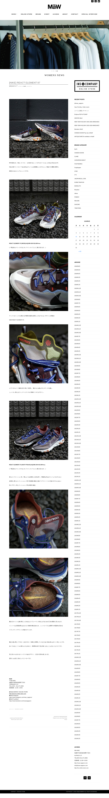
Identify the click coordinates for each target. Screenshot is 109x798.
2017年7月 (77, 631)
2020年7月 (77, 498)
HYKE (76, 171)
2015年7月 (77, 720)
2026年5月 (77, 273)
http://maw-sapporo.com (81, 763)
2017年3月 (77, 646)
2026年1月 (77, 284)
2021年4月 (77, 465)
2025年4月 (77, 314)
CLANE (76, 156)
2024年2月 (77, 351)
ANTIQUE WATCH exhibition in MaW (84, 136)
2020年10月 (77, 487)
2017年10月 (77, 620)
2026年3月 (77, 277)
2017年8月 (77, 627)
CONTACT (74, 14)
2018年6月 (77, 591)
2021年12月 (77, 436)
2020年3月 (77, 513)
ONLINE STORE (26, 14)
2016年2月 (77, 694)
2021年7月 (77, 454)
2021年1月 (77, 476)
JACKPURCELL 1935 (80, 178)
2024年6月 (77, 340)
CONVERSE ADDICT (80, 160)
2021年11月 (77, 439)
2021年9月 (77, 447)
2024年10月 (77, 332)
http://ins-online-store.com (81, 768)
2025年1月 (77, 321)
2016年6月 (77, 679)
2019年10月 (77, 532)
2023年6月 (77, 377)
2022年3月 (77, 425)
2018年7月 (77, 587)
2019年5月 (77, 550)
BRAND (38, 14)
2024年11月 (77, 329)
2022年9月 (77, 410)
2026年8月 (77, 266)
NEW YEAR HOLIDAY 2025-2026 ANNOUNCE (86, 121)
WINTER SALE (78, 118)
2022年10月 (77, 406)
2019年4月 (77, 554)
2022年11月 (77, 402)
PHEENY (76, 197)
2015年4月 (77, 731)
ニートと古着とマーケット (81, 110)
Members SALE (78, 129)
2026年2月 (77, 281)
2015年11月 (77, 705)
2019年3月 (77, 557)
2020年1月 (77, 520)
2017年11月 (77, 616)
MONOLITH (77, 186)
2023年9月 (77, 366)
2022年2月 (77, 428)
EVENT (46, 14)
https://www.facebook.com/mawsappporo (20, 701)
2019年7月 (77, 543)
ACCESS (56, 14)
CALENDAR (78, 216)
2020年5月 (77, 506)
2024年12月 (77, 325)
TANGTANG (77, 208)
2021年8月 (77, 450)
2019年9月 (77, 535)
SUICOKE (77, 204)
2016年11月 (77, 661)
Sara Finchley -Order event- (81, 107)
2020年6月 (77, 502)
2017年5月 (77, 639)
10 (76, 236)
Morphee (76, 189)
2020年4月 (77, 509)
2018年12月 (77, 568)
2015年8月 (77, 716)
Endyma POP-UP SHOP (80, 114)
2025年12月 (77, 288)
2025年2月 (77, 318)
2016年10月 (77, 664)
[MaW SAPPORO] (54, 8)
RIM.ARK (76, 200)
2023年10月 (77, 362)
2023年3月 (77, 388)
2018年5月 (77, 594)
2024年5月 (77, 343)
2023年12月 (77, 354)
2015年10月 (77, 709)
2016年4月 (77, 687)
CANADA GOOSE (79, 152)
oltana (76, 193)
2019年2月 (77, 561)
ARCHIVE (77, 262)
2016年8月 (77, 672)
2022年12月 (77, 399)
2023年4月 (77, 384)
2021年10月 (77, 443)
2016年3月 (77, 690)
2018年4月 (77, 598)
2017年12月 (77, 613)
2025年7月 (77, 303)
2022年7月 (77, 417)
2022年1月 (77, 432)
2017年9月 (77, 624)
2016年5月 (77, 683)
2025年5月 (77, 310)
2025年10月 (77, 295)
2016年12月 (77, 657)
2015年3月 (77, 735)
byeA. (75, 149)
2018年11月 (77, 572)
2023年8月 (77, 369)
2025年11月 (77, 292)
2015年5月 (77, 727)
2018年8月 (77, 583)
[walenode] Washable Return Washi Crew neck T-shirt (16, 718)
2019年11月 (77, 528)
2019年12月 (77, 524)
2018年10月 (77, 576)
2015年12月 (77, 701)
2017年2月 (77, 650)
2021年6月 (77, 458)
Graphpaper (77, 167)
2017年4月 (77, 642)
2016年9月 (77, 668)
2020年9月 (77, 491)
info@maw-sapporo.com (81, 765)
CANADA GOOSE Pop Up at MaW (83, 133)
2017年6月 (77, 635)
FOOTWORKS (78, 164)
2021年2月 (77, 473)
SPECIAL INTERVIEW (89, 14)
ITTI (75, 175)
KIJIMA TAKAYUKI (79, 182)
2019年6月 (77, 546)
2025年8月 (77, 299)
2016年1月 (77, 698)
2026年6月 (77, 270)
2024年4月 (77, 347)
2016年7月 (77, 675)
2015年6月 (77, 723)
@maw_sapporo (78, 103)
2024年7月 (77, 336)
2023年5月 (77, 380)
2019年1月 (77, 565)
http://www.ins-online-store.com (17, 693)
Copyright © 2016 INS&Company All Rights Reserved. (81, 791)
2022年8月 (77, 414)
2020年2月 (77, 517)
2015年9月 (77, 712)
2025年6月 (77, 306)
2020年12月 (77, 480)
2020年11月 (77, 484)
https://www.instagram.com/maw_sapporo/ (20, 697)
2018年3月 (77, 602)
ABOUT (65, 14)
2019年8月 (77, 539)
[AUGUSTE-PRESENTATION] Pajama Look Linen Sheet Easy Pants (60, 718)
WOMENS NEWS (19, 709)
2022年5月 (77, 421)
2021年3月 (77, 469)
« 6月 (79, 251)
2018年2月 (77, 605)
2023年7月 (77, 373)
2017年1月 (77, 653)
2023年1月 (77, 395)
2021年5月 (77, 461)
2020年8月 (77, 495)
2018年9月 (77, 580)
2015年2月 (77, 738)
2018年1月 (77, 609)
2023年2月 (77, 391)
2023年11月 (77, 358)
